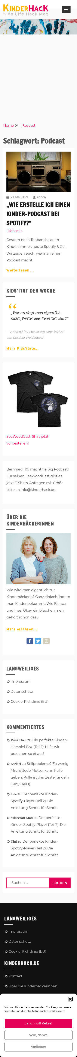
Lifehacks (14, 231)
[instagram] (46, 641)
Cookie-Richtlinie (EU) (29, 702)
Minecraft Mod (22, 818)
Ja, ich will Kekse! (38, 1023)
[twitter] (38, 641)
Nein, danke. (38, 1035)
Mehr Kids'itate (21, 348)
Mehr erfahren (20, 629)
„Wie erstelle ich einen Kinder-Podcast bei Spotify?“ (38, 214)
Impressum (21, 682)
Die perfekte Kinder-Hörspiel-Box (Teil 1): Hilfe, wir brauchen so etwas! (39, 747)
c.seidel (16, 764)
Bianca (41, 197)
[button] (70, 999)
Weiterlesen (18, 270)
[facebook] (30, 641)
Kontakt (15, 976)
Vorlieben (38, 1047)
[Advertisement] (38, 77)
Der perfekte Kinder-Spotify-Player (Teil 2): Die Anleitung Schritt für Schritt (34, 801)
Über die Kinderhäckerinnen (33, 986)
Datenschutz (22, 692)
